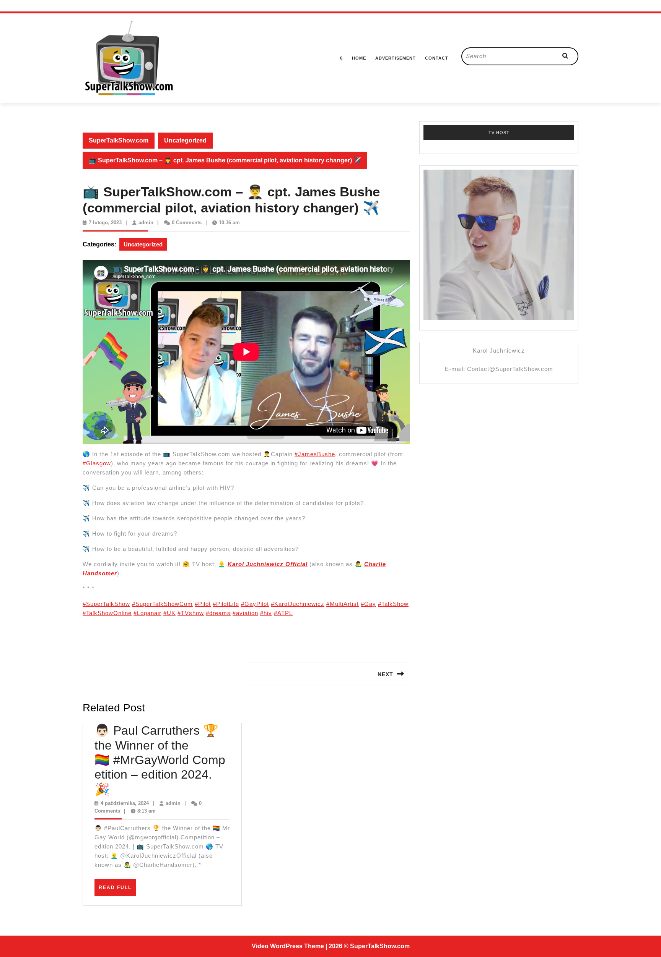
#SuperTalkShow (106, 604)
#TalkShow (393, 604)
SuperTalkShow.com (118, 140)
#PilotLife (226, 604)
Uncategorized (185, 140)
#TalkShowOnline (107, 613)
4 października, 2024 (125, 803)
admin (145, 222)
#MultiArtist (342, 604)
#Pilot (203, 604)
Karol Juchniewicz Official (268, 564)
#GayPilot (255, 604)
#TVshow (190, 613)
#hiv (266, 613)
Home (359, 58)
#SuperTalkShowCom (162, 604)
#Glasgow (97, 463)
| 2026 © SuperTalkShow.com (368, 946)
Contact (436, 58)
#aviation (245, 613)
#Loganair (147, 613)
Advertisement (395, 58)
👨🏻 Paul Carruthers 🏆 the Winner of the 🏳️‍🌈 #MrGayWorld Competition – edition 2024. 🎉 (159, 760)
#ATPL (283, 613)
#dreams (218, 613)
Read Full (117, 890)
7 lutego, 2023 (105, 222)
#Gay (368, 604)
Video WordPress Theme (288, 946)
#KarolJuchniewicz (297, 604)
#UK (169, 613)
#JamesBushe (315, 454)
